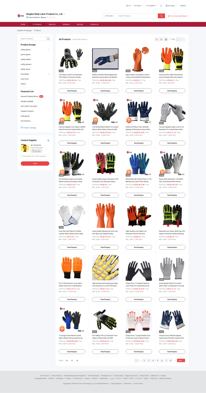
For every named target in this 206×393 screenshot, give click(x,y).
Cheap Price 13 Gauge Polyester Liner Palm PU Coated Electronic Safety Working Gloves (137, 285)
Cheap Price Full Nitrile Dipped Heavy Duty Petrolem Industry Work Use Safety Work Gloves (172, 338)
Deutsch (95, 378)
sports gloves (26, 54)
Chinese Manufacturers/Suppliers (74, 376)
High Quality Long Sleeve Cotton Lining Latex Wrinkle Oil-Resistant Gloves (138, 77)
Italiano (87, 378)
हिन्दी (131, 378)
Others (23, 84)
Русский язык (78, 378)
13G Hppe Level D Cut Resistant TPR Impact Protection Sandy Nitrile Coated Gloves (70, 77)
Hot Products (44, 376)
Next (180, 360)
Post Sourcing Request (178, 16)
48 (77, 360)
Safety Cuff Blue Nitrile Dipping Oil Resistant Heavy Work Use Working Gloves (105, 77)
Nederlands (104, 378)
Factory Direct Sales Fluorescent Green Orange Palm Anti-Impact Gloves (171, 77)
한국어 (118, 378)
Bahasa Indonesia (165, 378)
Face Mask (25, 74)
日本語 (125, 378)
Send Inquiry (72, 91)
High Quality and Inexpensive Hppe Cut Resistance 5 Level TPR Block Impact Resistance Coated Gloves (105, 285)
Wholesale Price (106, 376)
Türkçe (146, 378)
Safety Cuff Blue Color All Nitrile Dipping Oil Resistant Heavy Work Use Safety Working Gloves (138, 129)
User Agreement (116, 383)
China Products (56, 376)
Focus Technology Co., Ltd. (87, 383)
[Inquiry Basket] (161, 5)
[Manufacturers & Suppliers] (32, 5)
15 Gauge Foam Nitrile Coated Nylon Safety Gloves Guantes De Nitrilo (70, 338)
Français (68, 378)
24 (67, 361)
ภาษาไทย (138, 378)
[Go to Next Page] (183, 39)
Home (23, 24)
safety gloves (26, 49)
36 (72, 360)
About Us (52, 24)
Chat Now (37, 151)
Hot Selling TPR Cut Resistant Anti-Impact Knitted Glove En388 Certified (105, 338)
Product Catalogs (29, 128)
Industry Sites (118, 376)
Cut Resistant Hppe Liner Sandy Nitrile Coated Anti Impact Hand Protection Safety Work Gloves (70, 181)
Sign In (128, 5)
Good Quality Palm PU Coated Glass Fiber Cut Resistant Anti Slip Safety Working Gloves (171, 285)
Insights (163, 376)
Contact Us (94, 24)
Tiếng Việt (153, 378)
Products (38, 24)
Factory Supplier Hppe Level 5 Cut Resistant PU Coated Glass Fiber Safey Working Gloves (171, 129)
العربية (112, 378)
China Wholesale (93, 376)
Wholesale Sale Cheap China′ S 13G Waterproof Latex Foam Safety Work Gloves (139, 181)
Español (51, 378)
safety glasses (26, 64)
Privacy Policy (138, 383)
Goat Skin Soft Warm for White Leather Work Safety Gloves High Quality (71, 233)
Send (35, 163)
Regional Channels (131, 376)
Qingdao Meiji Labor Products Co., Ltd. (44, 14)
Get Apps (171, 5)
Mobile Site (154, 376)
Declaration (127, 383)
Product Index (144, 376)
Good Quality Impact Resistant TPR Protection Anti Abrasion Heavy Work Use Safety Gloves (105, 181)
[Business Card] (48, 140)
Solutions (66, 24)
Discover (80, 24)
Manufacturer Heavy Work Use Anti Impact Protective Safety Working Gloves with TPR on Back (172, 233)
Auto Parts (25, 79)
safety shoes (25, 69)
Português (59, 378)
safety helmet (26, 59)
